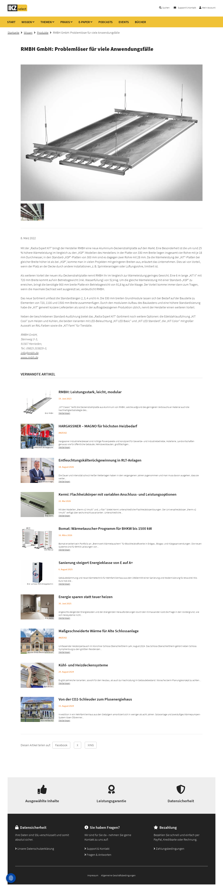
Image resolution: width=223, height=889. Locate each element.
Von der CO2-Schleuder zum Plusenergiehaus (95, 699)
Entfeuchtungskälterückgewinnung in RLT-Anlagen (100, 460)
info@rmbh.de (29, 353)
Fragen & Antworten (98, 855)
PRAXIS (65, 22)
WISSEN (27, 22)
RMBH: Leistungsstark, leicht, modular (90, 391)
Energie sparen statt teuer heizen (86, 596)
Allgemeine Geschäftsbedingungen (118, 875)
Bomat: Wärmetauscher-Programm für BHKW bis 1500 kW (105, 528)
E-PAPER (84, 22)
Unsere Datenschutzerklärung (35, 848)
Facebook (61, 745)
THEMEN (46, 22)
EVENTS (124, 22)
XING (91, 745)
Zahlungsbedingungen (169, 848)
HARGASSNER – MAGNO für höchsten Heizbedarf (98, 426)
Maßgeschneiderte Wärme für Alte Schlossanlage (99, 630)
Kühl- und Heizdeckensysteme (83, 665)
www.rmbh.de (29, 357)
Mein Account (208, 7)
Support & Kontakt (187, 7)
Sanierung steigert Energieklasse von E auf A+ (96, 562)
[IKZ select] (17, 10)
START (11, 22)
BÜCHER (140, 22)
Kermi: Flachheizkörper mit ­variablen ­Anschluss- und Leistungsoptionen (117, 494)
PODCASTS (105, 22)
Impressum (92, 875)
